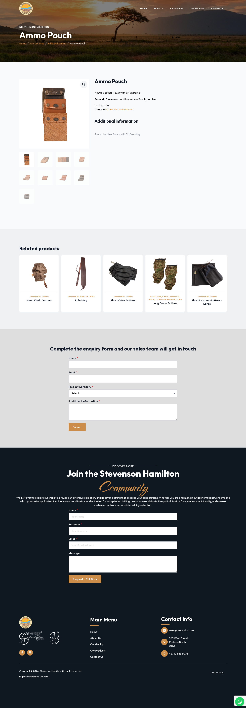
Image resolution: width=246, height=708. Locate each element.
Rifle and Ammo (57, 43)
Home (143, 8)
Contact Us (217, 8)
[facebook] (22, 653)
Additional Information (84, 401)
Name (73, 358)
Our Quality (176, 8)
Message (74, 553)
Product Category (81, 386)
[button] (83, 84)
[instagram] (30, 653)
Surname (75, 524)
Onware (44, 676)
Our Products (197, 8)
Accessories (37, 43)
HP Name (19, 331)
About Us (158, 8)
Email (73, 372)
